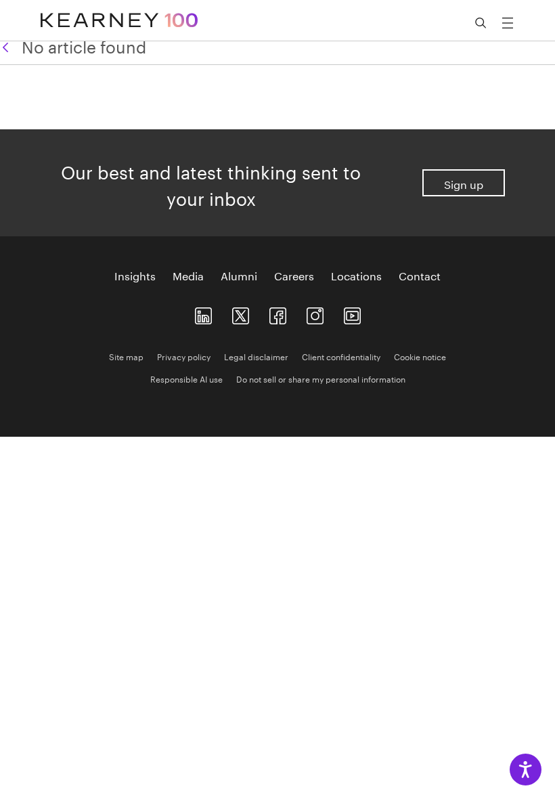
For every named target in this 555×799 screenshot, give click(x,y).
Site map (126, 355)
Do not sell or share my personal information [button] (320, 378)
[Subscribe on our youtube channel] (352, 313)
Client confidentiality (341, 355)
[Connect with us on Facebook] (277, 313)
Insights (135, 275)
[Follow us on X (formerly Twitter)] (240, 313)
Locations (356, 275)
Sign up (463, 183)
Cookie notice (420, 355)
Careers (294, 275)
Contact (420, 275)
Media (188, 275)
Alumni (239, 275)
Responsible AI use (186, 378)
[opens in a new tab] (315, 313)
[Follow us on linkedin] (203, 313)
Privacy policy (183, 355)
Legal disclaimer (256, 355)
